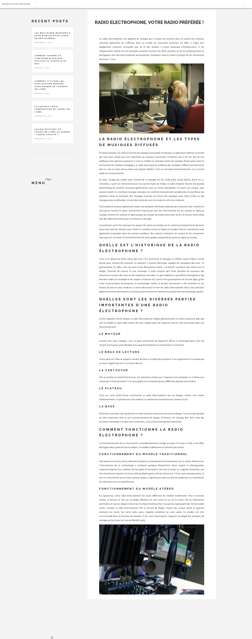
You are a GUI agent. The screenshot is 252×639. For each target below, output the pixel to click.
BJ (180, 214)
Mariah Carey (138, 520)
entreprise (128, 283)
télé (154, 283)
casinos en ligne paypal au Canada (136, 214)
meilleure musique (127, 191)
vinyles (124, 179)
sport (125, 210)
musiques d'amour (143, 195)
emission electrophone (16, 4)
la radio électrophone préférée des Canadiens (158, 165)
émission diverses (165, 206)
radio (154, 359)
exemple (123, 195)
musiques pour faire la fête (182, 195)
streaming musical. (194, 291)
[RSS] (52, 637)
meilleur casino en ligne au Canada (159, 229)
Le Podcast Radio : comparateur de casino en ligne (52, 109)
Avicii (194, 179)
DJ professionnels (192, 50)
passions (128, 160)
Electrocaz (147, 210)
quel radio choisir (126, 322)
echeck (161, 214)
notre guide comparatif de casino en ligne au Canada (171, 237)
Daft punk (171, 179)
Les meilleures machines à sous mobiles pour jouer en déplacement (52, 35)
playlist (142, 169)
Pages (48, 179)
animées (171, 50)
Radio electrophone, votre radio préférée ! (149, 22)
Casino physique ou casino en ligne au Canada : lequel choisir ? (52, 132)
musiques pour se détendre (112, 200)
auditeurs (103, 160)
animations (193, 229)
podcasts (103, 195)
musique (152, 179)
